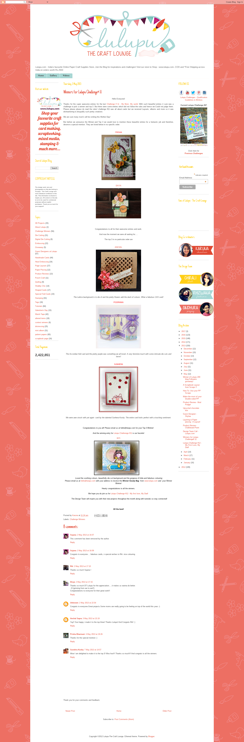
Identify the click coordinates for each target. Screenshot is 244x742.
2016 (183, 335)
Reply (72, 542)
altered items (40, 318)
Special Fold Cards (43, 294)
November (188, 352)
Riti (71, 566)
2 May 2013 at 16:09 (85, 550)
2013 (183, 346)
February (187, 459)
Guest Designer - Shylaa (190, 415)
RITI (118, 438)
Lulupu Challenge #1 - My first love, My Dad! (129, 493)
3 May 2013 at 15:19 (91, 618)
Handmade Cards (42, 258)
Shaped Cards (41, 290)
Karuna (75, 515)
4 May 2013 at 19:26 (94, 634)
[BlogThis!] (98, 515)
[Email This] (95, 515)
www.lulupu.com (151, 481)
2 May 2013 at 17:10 (82, 566)
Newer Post (70, 711)
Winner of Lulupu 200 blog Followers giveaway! (191, 379)
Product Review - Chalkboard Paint (191, 426)
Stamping (39, 298)
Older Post (167, 711)
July (186, 367)
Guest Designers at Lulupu (46, 251)
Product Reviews (42, 274)
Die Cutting (39, 235)
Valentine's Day (41, 310)
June (186, 370)
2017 (183, 331)
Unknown (74, 603)
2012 (183, 467)
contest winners (41, 322)
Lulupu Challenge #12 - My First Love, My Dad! (192, 445)
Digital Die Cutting (42, 239)
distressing (39, 326)
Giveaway (39, 247)
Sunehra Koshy (77, 650)
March (186, 455)
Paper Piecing (41, 270)
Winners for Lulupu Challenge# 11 (190, 438)
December (188, 349)
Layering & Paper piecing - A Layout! (191, 421)
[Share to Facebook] (103, 515)
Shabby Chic (40, 286)
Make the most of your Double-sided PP (192, 397)
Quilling (38, 282)
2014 (183, 342)
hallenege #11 (123, 433)
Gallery (53, 76)
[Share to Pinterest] (106, 515)
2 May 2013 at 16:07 (85, 535)
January (187, 463)
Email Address (192, 178)
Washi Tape (40, 314)
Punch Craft (40, 278)
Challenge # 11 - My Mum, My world (122, 104)
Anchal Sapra (76, 618)
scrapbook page (41, 338)
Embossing (39, 243)
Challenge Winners (77, 519)
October (187, 356)
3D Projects (40, 223)
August (187, 363)
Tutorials (38, 306)
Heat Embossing (42, 262)
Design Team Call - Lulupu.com (191, 432)
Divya (72, 582)
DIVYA (118, 186)
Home (41, 76)
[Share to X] (101, 515)
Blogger (151, 736)
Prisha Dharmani (77, 634)
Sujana (73, 535)
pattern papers (41, 334)
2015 (183, 338)
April (186, 452)
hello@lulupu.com (88, 481)
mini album (39, 330)
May (186, 374)
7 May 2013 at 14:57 (92, 650)
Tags (37, 302)
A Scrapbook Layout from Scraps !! (191, 386)
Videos (66, 76)
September (188, 359)
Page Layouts (40, 266)
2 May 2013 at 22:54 (87, 603)
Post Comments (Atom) (124, 719)
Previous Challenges (194, 153)
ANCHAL (118, 247)
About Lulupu (40, 227)
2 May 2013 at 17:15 (84, 582)
